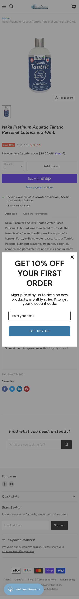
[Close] (72, 257)
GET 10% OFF (40, 331)
